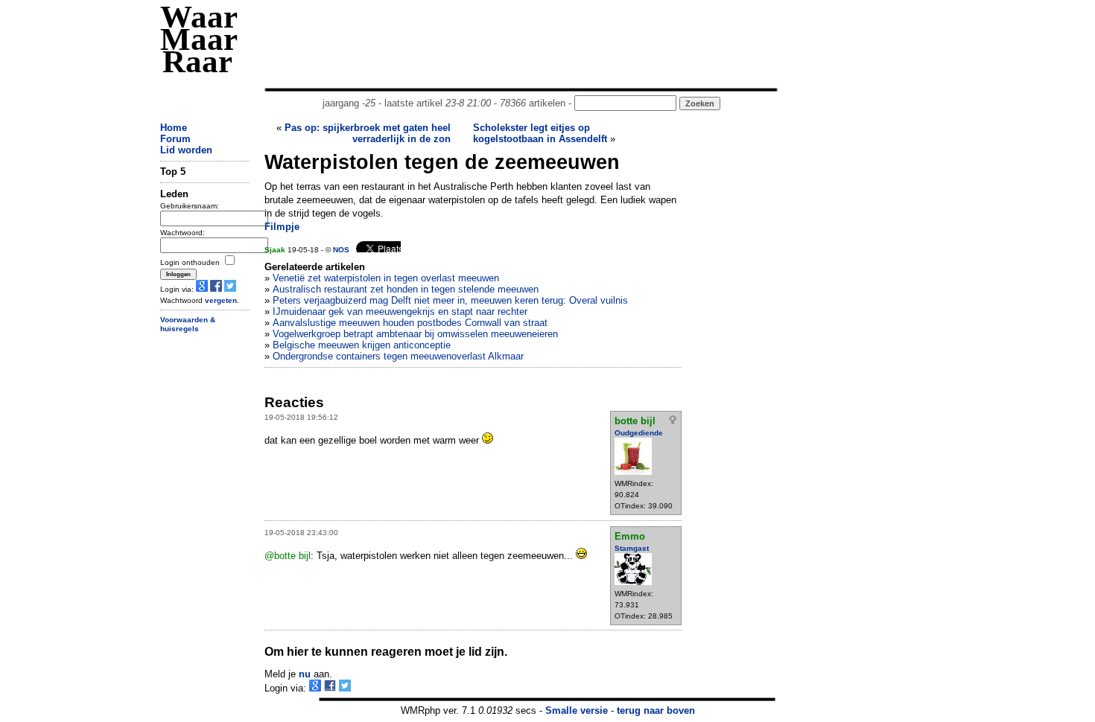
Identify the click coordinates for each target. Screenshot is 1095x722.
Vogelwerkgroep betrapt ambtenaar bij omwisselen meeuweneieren (415, 333)
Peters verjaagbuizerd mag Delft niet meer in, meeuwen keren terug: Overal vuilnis (450, 300)
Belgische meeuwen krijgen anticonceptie (362, 345)
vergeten (221, 300)
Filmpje (281, 226)
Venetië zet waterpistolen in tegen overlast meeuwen (386, 278)
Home (173, 127)
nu (305, 674)
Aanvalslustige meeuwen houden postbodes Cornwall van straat (410, 322)
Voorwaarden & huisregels (187, 324)
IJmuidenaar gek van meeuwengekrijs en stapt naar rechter (400, 311)
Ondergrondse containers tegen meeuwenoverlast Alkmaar (398, 356)
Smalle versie (576, 710)
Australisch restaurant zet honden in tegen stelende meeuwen (406, 289)
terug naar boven (656, 710)
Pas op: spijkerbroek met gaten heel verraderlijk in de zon (368, 133)
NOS (341, 250)
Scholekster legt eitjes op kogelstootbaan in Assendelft (540, 133)
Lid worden (186, 150)
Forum (175, 138)
